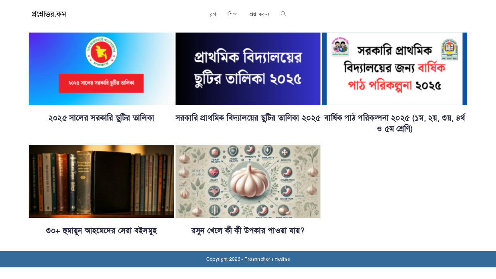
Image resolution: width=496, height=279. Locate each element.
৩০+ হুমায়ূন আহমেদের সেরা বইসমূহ (101, 231)
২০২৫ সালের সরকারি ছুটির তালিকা (101, 118)
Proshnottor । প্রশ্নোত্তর (267, 259)
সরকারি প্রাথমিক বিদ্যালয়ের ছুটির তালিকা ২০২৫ (248, 118)
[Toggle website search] (283, 14)
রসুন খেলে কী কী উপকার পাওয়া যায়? (248, 231)
